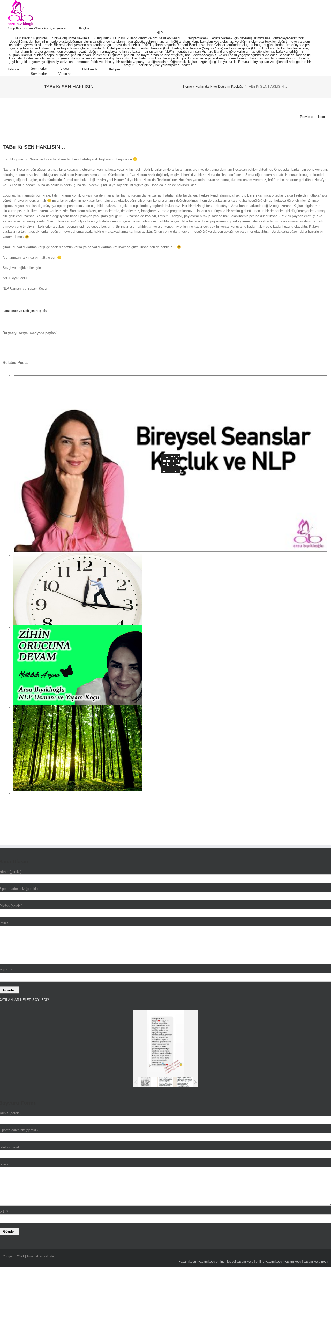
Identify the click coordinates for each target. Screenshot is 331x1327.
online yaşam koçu (269, 1261)
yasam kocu (292, 1261)
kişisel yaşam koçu (240, 1261)
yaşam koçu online (211, 1261)
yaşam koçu (187, 1261)
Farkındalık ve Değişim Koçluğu (25, 311)
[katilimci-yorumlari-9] (147, 1082)
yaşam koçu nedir (316, 1261)
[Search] (133, 69)
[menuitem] (43, 28)
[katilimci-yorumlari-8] (166, 1082)
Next (321, 117)
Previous (306, 117)
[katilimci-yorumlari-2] (185, 1082)
